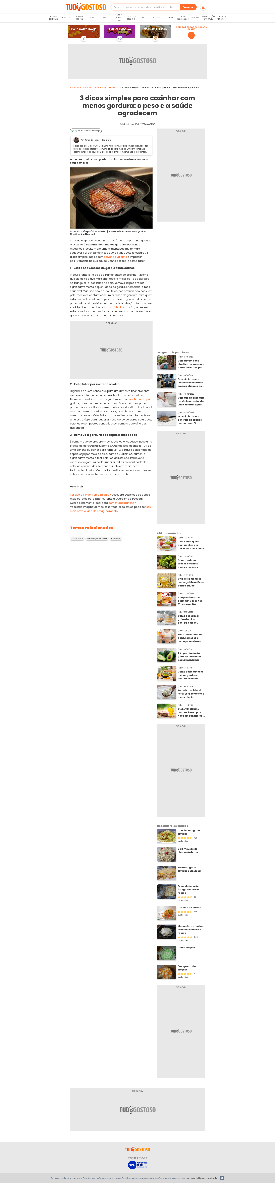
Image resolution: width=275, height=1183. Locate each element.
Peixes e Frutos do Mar (118, 17)
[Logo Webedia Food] (137, 1164)
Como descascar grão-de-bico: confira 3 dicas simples (188, 619)
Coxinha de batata (190, 907)
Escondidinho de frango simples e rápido (188, 889)
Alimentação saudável (97, 539)
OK (222, 1178)
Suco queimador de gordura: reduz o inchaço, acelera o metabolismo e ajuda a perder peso (191, 638)
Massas (157, 17)
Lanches (195, 17)
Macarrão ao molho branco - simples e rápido (190, 930)
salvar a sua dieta (115, 257)
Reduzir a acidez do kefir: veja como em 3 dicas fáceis (191, 694)
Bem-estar (113, 87)
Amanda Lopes (92, 140)
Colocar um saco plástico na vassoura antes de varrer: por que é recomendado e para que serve (191, 364)
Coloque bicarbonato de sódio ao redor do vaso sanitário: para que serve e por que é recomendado (191, 401)
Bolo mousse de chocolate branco (189, 850)
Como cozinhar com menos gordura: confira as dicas (190, 675)
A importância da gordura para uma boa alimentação (189, 656)
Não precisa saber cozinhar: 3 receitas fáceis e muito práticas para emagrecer (190, 601)
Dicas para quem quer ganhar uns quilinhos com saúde (191, 545)
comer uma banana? (122, 503)
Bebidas (170, 17)
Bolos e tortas (79, 17)
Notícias (66, 17)
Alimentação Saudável (208, 17)
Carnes (92, 17)
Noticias (88, 87)
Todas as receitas (221, 17)
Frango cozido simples (187, 968)
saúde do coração (122, 307)
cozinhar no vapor (139, 399)
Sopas (144, 17)
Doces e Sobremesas (183, 17)
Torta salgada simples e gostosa (189, 869)
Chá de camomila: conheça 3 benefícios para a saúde (191, 582)
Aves (105, 17)
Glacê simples (187, 947)
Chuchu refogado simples (189, 832)
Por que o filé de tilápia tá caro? (90, 494)
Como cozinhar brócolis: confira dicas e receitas (188, 564)
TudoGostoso (76, 87)
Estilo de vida (100, 87)
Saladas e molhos (131, 17)
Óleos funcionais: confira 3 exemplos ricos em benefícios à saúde (191, 712)
